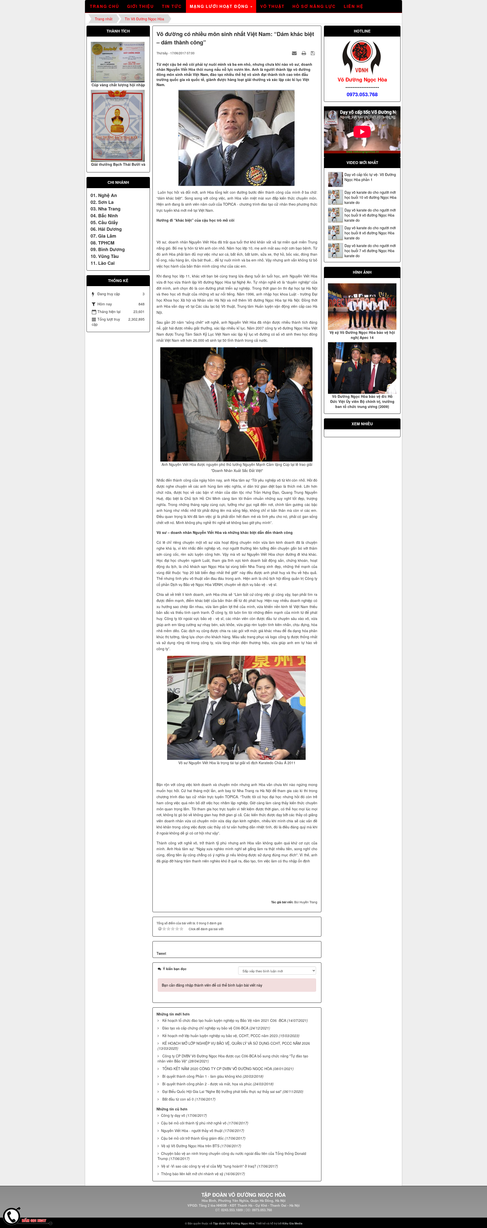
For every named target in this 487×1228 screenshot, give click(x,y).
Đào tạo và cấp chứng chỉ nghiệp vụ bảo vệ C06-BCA (205, 1027)
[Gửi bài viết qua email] (295, 52)
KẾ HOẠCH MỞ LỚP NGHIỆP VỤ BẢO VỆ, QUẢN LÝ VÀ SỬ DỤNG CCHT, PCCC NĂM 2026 (236, 1043)
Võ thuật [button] (272, 6)
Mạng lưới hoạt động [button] (220, 6)
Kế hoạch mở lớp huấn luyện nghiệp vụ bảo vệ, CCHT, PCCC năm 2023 (220, 1035)
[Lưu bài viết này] (313, 52)
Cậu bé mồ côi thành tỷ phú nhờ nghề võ (194, 1122)
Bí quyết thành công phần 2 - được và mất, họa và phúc (207, 1083)
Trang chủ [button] (104, 6)
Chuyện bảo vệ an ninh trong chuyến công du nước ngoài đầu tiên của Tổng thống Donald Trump (232, 1156)
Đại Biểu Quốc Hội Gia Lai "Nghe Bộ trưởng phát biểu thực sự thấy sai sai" (222, 1091)
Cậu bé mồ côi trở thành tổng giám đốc (192, 1138)
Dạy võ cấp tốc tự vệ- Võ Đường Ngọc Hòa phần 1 (370, 177)
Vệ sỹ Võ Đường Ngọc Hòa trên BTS (190, 1145)
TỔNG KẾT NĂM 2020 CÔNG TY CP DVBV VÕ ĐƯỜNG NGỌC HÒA (217, 1068)
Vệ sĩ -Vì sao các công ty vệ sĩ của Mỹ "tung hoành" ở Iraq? (208, 1166)
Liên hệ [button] (353, 6)
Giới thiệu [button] (140, 6)
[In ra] (304, 52)
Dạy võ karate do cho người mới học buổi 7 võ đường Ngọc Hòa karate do (370, 250)
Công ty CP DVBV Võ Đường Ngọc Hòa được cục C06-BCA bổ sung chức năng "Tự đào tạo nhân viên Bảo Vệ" (233, 1058)
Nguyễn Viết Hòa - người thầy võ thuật (191, 1130)
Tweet (161, 953)
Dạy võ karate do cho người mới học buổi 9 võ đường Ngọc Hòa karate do (370, 215)
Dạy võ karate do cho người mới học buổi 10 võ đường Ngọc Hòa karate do (370, 197)
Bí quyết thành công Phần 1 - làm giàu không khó (202, 1076)
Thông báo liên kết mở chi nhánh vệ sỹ (192, 1173)
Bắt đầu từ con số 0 (178, 1099)
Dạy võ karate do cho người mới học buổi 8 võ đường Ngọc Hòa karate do (370, 232)
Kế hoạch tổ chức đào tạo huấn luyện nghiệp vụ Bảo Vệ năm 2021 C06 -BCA (224, 1020)
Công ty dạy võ (173, 1115)
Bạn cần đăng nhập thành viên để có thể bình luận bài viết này (212, 985)
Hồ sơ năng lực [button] (314, 6)
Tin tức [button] (172, 6)
